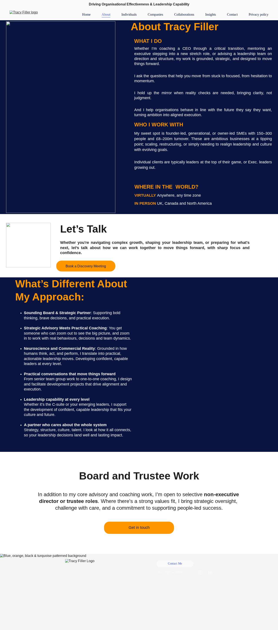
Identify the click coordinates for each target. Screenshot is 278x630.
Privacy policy (258, 14)
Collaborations (184, 14)
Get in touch (139, 527)
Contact (232, 14)
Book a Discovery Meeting (86, 266)
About (106, 14)
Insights (210, 14)
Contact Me (175, 563)
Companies (155, 14)
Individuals (129, 14)
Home (86, 14)
